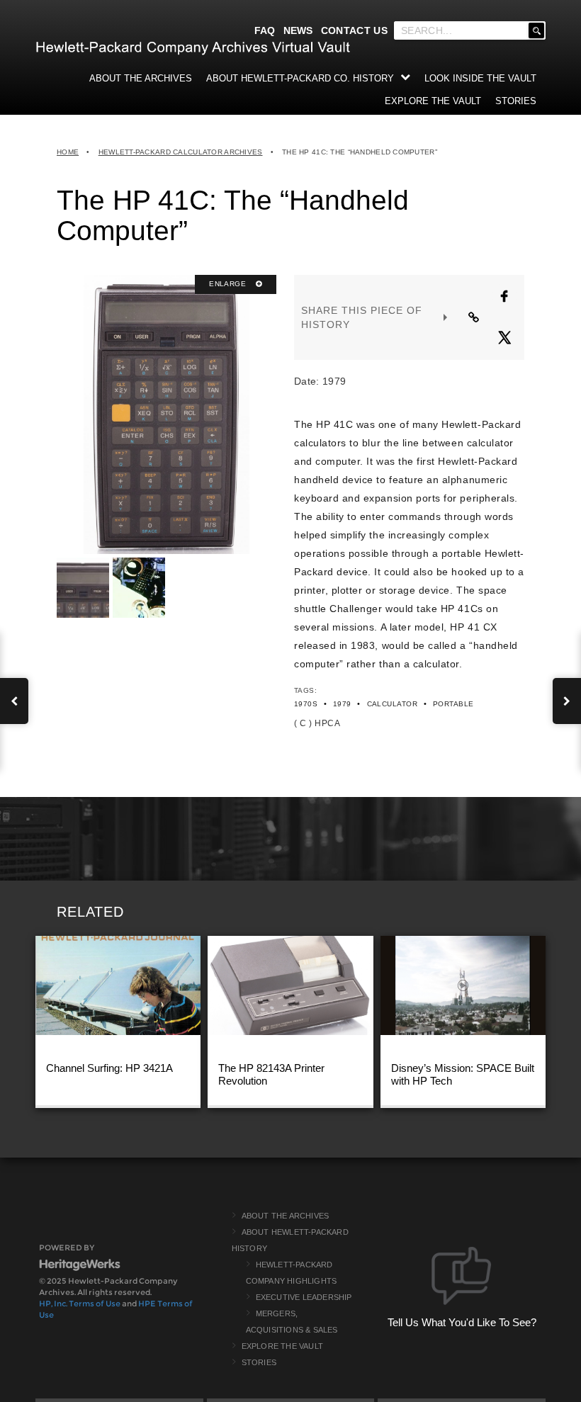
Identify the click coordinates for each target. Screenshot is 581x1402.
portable (453, 704)
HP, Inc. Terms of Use (79, 1303)
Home (68, 152)
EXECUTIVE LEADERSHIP (304, 1297)
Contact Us (354, 30)
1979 (342, 704)
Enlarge (228, 284)
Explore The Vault (282, 1346)
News (298, 30)
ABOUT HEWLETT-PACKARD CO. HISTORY (300, 78)
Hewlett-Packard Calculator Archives (180, 152)
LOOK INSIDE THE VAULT (480, 78)
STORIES (515, 101)
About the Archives (285, 1215)
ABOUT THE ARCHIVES (140, 78)
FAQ (265, 30)
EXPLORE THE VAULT (433, 101)
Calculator (392, 704)
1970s (305, 704)
